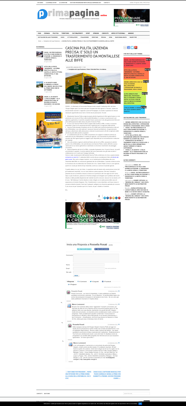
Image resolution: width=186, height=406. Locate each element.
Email (67, 268)
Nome (68, 265)
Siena (110, 37)
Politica (55, 33)
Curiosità (105, 33)
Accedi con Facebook (101, 249)
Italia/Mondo (85, 37)
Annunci (131, 33)
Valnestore (133, 37)
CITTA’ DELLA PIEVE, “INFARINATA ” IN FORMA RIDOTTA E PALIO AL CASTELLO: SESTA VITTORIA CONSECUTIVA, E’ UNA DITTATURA (53, 71)
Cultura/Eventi (77, 33)
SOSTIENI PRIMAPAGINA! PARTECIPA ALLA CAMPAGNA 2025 (85, 2)
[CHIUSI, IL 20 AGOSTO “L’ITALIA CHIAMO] (39, 98)
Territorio (65, 33)
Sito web (68, 272)
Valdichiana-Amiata (121, 37)
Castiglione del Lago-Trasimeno (48, 37)
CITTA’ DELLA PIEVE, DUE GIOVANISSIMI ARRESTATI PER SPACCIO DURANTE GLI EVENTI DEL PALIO (136, 137)
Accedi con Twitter (84, 249)
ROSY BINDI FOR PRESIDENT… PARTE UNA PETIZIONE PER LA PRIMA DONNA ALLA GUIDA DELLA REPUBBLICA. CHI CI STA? (78, 375)
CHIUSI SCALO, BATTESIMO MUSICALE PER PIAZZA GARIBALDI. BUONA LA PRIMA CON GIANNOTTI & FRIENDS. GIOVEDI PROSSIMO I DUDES (107, 375)
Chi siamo (40, 2)
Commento (69, 255)
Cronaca (47, 33)
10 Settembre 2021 (113, 324)
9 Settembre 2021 (113, 291)
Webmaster (146, 401)
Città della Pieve (72, 37)
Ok (140, 403)
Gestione (47, 393)
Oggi (39, 33)
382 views (148, 69)
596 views (149, 59)
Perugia (103, 37)
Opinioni (96, 33)
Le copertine (63, 2)
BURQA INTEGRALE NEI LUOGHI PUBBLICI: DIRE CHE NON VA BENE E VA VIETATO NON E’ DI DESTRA (137, 190)
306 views (145, 93)
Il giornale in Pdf (51, 2)
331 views (146, 81)
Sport (88, 33)
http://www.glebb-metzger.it (88, 359)
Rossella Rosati (98, 244)
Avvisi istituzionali (118, 33)
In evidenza (103, 69)
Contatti (107, 2)
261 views (144, 107)
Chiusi (62, 37)
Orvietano (95, 37)
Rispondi (68, 301)
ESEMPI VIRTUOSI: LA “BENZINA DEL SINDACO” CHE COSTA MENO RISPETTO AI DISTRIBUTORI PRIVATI (137, 183)
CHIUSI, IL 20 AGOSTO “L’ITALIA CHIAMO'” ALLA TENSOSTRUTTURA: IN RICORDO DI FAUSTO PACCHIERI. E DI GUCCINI (52, 100)
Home (39, 41)
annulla (111, 245)
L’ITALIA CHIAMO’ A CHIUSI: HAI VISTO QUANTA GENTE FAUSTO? (132, 109)
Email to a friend (113, 196)
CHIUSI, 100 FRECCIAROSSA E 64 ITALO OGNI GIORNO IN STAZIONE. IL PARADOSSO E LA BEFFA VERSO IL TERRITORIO (53, 56)
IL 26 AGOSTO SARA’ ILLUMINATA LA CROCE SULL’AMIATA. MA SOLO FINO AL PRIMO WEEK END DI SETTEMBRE (53, 86)
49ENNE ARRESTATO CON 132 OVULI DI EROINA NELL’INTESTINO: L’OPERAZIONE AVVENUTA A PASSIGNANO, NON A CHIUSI (133, 85)
